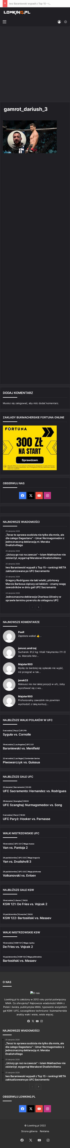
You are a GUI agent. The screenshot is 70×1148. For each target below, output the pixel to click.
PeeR (21, 632)
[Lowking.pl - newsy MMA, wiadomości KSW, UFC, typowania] (17, 13)
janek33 (23, 680)
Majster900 (25, 664)
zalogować (21, 403)
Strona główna (29, 1131)
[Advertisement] (35, 64)
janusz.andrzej (27, 648)
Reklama (44, 1131)
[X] (33, 1021)
